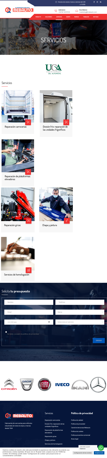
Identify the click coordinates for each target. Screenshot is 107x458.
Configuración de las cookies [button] (83, 453)
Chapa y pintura (49, 225)
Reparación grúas (12, 225)
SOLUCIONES (48, 17)
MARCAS (76, 17)
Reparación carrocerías (16, 126)
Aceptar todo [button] (99, 453)
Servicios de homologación (16, 274)
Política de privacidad (78, 424)
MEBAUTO (38, 17)
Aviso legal (74, 439)
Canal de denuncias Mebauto (80, 428)
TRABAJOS (86, 17)
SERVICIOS (59, 17)
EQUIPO (68, 17)
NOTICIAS (95, 17)
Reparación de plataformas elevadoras (17, 178)
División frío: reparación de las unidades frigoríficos (55, 128)
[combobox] (79, 312)
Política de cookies (77, 431)
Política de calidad (77, 420)
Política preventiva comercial (80, 435)
